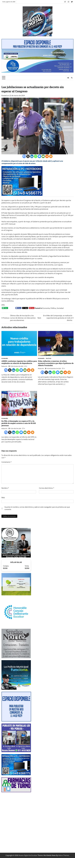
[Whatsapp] (35, 156)
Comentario (6, 462)
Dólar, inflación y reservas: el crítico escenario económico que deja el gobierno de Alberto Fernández (56, 363)
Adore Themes (63, 855)
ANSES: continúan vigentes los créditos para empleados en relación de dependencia (19, 362)
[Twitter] (72, 1)
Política (53, 308)
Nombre (5, 488)
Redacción (4, 366)
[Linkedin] (31, 156)
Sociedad (60, 308)
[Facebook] (65, 1)
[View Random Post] (68, 78)
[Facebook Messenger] (39, 156)
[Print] (47, 156)
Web (3, 497)
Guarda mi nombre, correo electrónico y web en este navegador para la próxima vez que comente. (37, 508)
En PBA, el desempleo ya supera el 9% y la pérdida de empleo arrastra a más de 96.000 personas (18, 423)
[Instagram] (68, 1)
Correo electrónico (46, 488)
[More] (51, 156)
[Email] (43, 156)
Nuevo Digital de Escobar (28, 855)
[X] (28, 156)
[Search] (72, 78)
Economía (46, 308)
